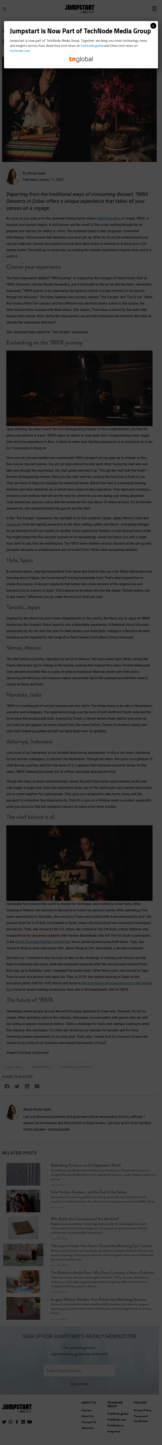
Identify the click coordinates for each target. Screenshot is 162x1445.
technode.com (20, 50)
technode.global (92, 45)
